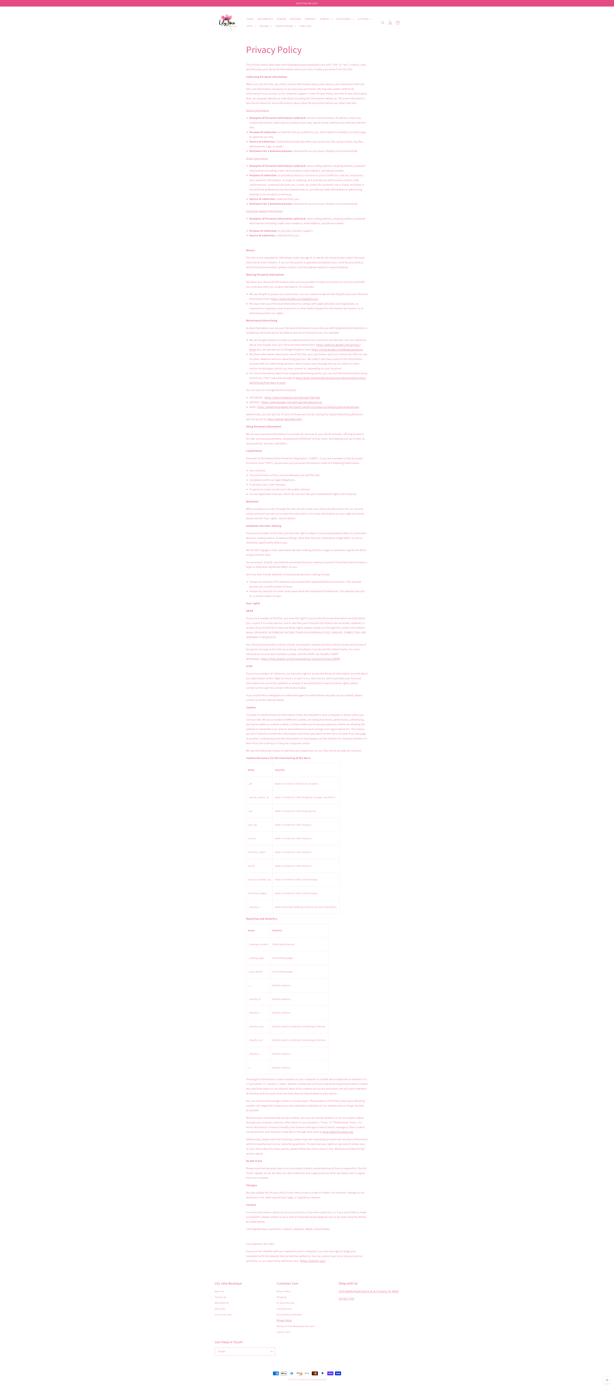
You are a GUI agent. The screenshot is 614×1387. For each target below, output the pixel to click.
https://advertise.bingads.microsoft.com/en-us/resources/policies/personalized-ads (307, 407)
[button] (326, 19)
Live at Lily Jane (223, 1314)
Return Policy (284, 1291)
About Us (219, 1291)
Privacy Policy (284, 1320)
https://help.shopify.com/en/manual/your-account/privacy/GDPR (300, 659)
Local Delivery (284, 1308)
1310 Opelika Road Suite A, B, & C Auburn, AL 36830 (369, 1291)
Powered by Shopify (318, 1379)
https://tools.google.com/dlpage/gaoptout (337, 349)
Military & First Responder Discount (296, 1326)
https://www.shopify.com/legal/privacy (294, 299)
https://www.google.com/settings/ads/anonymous (292, 402)
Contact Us (220, 1297)
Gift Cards (220, 1308)
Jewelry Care (283, 1331)
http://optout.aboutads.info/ (285, 419)
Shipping (281, 1297)
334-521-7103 (346, 1298)
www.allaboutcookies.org (337, 1132)
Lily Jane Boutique (301, 1379)
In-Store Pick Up (285, 1302)
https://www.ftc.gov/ (313, 1261)
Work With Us (222, 1302)
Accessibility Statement (289, 1314)
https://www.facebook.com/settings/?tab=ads (292, 397)
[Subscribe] (271, 1351)
